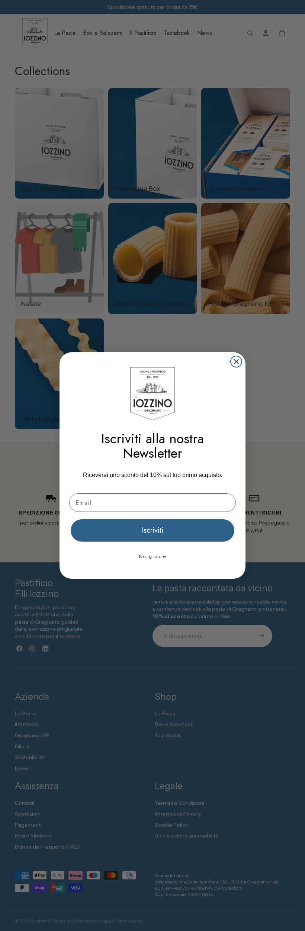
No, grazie (152, 556)
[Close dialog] (236, 361)
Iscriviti (153, 530)
